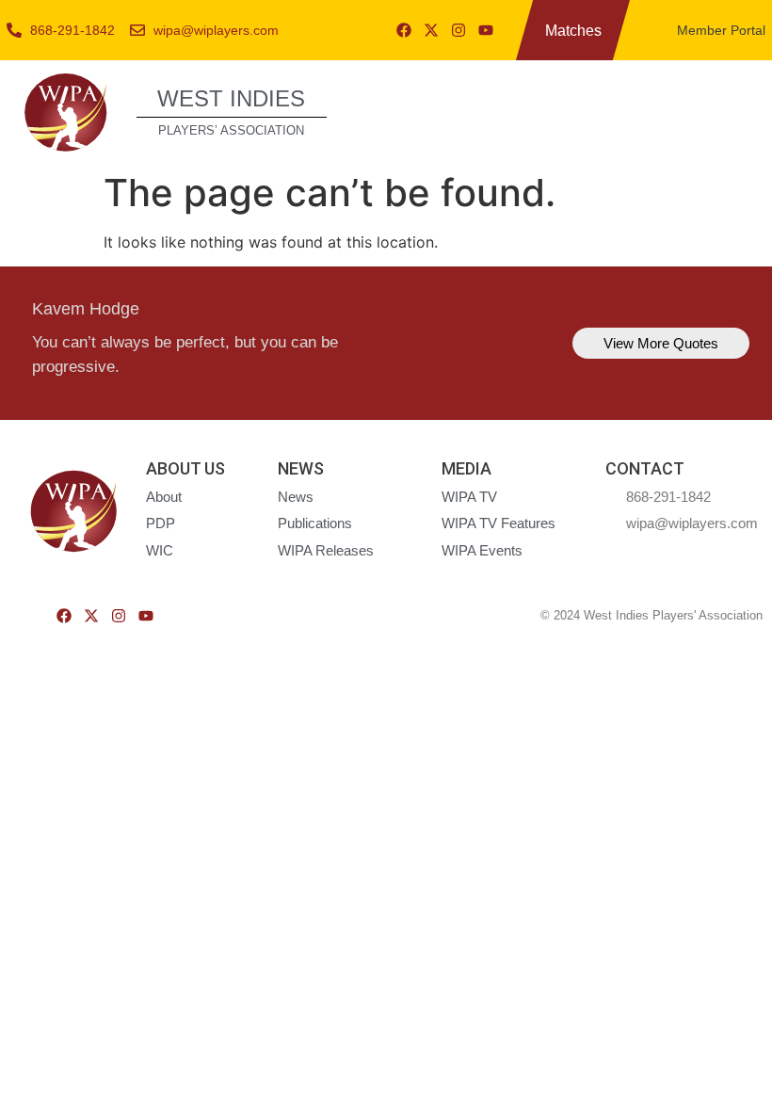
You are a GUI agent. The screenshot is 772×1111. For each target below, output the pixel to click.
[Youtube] (485, 30)
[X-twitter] (431, 30)
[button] (736, 109)
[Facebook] (404, 30)
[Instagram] (458, 30)
